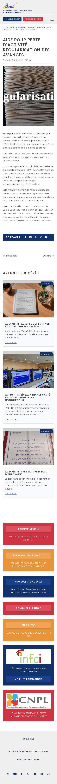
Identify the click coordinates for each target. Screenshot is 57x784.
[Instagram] (8, 774)
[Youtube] (15, 774)
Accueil (6, 27)
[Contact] (48, 774)
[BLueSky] (35, 774)
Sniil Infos (28, 625)
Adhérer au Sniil (28, 529)
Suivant (47, 255)
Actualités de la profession (23, 27)
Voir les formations (28, 679)
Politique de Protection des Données (28, 751)
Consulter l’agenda (28, 581)
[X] (28, 774)
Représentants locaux (28, 555)
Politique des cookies (28, 759)
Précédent (12, 255)
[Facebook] (21, 774)
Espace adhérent (12, 19)
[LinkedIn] (41, 774)
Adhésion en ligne (33, 19)
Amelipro (17, 180)
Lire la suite (11, 342)
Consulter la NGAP (28, 608)
